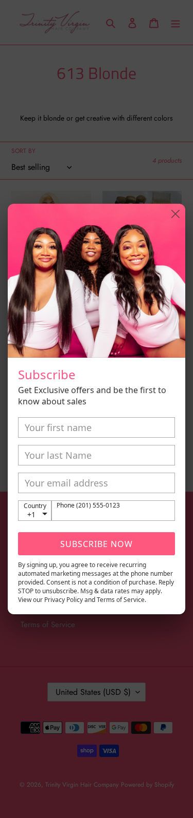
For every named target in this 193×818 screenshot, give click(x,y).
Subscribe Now (96, 544)
